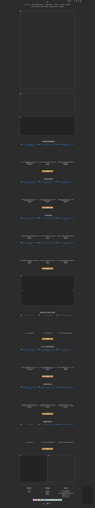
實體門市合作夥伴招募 (44, 6)
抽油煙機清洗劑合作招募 (53, 6)
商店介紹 (28, 4)
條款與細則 (47, 490)
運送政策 (47, 493)
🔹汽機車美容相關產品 (48, 4)
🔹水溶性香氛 (55, 4)
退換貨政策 (47, 494)
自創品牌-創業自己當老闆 (35, 6)
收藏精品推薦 (67, 4)
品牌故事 (29, 490)
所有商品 (33, 4)
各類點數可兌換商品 (39, 4)
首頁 (25, 4)
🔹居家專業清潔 (61, 4)
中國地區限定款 (61, 6)
